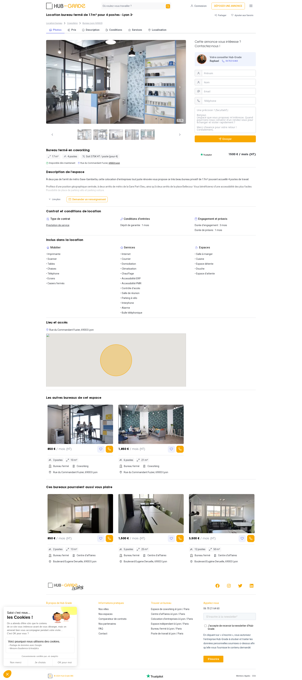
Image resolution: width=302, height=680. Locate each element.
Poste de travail (159, 633)
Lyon (179, 609)
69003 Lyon (114, 163)
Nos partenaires (107, 623)
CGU (254, 676)
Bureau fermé (159, 628)
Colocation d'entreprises (164, 618)
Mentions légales (243, 676)
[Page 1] (84, 134)
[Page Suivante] (179, 134)
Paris (186, 609)
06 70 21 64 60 (211, 608)
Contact (103, 633)
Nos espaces (106, 614)
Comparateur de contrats (113, 618)
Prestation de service (57, 225)
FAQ (101, 628)
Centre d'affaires (160, 614)
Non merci (15, 662)
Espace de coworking (162, 609)
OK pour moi (65, 662)
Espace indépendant (162, 623)
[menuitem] (55, 30)
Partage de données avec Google (26, 645)
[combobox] (133, 5)
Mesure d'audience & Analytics (24, 648)
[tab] (84, 134)
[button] (7, 674)
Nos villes (104, 609)
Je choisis (40, 662)
